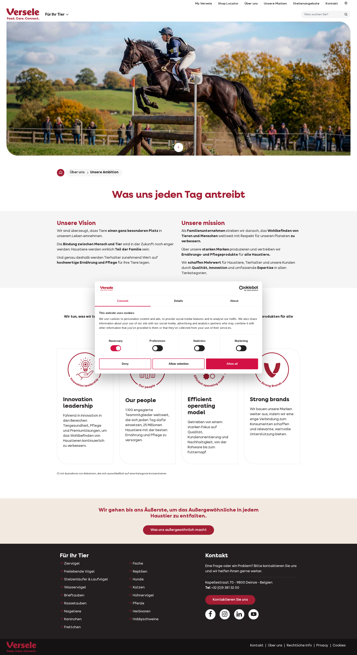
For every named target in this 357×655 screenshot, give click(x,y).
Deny (125, 363)
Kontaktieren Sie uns (230, 599)
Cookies (339, 645)
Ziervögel (72, 563)
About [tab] (234, 300)
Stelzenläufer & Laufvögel (86, 579)
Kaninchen (73, 619)
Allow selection (179, 363)
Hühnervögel (143, 595)
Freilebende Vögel (79, 571)
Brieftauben (74, 595)
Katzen (139, 587)
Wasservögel (75, 587)
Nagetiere (72, 611)
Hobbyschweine (146, 619)
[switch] (157, 348)
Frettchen (72, 627)
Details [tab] (178, 300)
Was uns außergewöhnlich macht (178, 530)
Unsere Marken (275, 3)
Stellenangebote (306, 3)
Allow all (232, 363)
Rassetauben (75, 603)
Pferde (138, 603)
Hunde (138, 579)
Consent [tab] (122, 300)
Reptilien (140, 571)
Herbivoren (141, 611)
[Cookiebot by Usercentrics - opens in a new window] (242, 288)
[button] (345, 3)
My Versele (203, 3)
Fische (138, 563)
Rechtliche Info (299, 645)
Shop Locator (228, 3)
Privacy (322, 645)
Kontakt (332, 3)
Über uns (251, 3)
